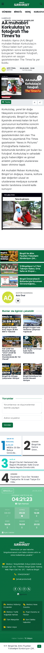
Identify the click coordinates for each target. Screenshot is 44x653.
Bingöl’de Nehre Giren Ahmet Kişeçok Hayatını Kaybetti (36, 447)
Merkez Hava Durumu (30, 606)
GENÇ (28, 11)
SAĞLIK (12, 459)
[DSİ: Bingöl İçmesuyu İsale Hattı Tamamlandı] (32, 342)
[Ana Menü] (3, 4)
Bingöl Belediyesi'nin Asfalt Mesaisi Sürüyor (32, 378)
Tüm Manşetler (12, 620)
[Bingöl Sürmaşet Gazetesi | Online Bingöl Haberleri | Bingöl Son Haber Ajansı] (22, 4)
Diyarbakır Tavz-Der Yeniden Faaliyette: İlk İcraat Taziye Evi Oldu (25, 479)
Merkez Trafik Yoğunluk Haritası (11, 613)
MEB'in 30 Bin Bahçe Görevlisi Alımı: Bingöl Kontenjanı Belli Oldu (13, 450)
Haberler (6, 18)
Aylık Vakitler (9, 532)
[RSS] (29, 589)
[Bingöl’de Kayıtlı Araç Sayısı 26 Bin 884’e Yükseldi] (11, 320)
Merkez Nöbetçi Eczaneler (12, 606)
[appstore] (22, 595)
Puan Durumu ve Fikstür (31, 613)
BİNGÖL (18, 11)
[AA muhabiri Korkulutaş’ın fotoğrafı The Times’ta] (22, 86)
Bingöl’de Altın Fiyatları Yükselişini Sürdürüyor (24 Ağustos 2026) (21, 648)
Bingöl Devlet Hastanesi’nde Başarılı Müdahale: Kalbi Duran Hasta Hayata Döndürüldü (24, 465)
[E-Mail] (18, 301)
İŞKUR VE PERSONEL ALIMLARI (10, 442)
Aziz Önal (20, 296)
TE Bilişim (28, 638)
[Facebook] (15, 589)
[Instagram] (24, 589)
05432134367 (24, 574)
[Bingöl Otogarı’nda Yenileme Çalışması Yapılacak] (32, 320)
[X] (20, 589)
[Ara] (41, 4)
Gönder (7, 425)
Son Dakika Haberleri (29, 621)
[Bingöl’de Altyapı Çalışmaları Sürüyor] (11, 369)
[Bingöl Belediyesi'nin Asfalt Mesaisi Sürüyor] (32, 369)
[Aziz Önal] (8, 297)
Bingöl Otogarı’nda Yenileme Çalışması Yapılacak (31, 330)
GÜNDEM (6, 11)
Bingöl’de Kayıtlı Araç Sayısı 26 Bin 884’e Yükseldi (10, 330)
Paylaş (7, 102)
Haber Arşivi (12, 627)
